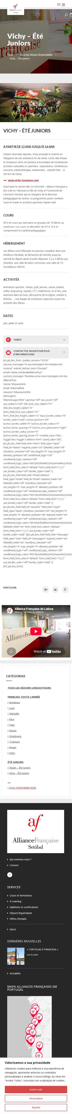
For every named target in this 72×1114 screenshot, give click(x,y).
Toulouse (14, 741)
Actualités (15, 973)
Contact (14, 865)
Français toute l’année (24, 696)
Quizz (13, 929)
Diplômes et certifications (24, 907)
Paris (12, 725)
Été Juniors (15, 762)
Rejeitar (36, 1107)
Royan (12, 747)
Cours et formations (21, 895)
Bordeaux (14, 702)
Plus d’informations (22, 787)
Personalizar (36, 1098)
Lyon (12, 708)
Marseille (14, 713)
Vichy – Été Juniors (19, 773)
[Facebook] (9, 874)
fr (63, 4)
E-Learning (15, 901)
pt (59, 4)
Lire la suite (32, 954)
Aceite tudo (36, 1089)
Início (10, 54)
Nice (11, 719)
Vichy (12, 753)
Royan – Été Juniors (19, 767)
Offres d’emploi (18, 918)
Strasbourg (15, 736)
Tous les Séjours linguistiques (36, 54)
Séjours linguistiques (21, 913)
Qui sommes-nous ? (21, 859)
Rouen (12, 730)
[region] (36, 1086)
